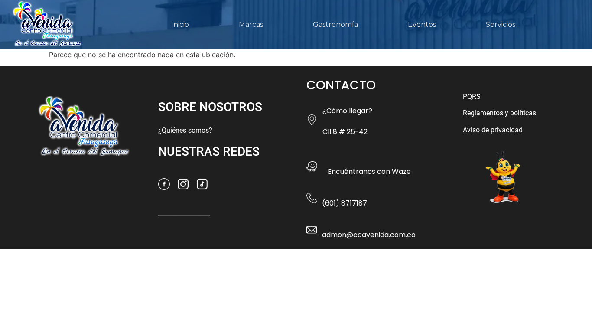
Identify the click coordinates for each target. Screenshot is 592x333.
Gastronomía (335, 24)
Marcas (251, 24)
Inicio (180, 24)
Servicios (500, 24)
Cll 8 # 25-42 (345, 132)
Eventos (422, 24)
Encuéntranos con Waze (369, 171)
